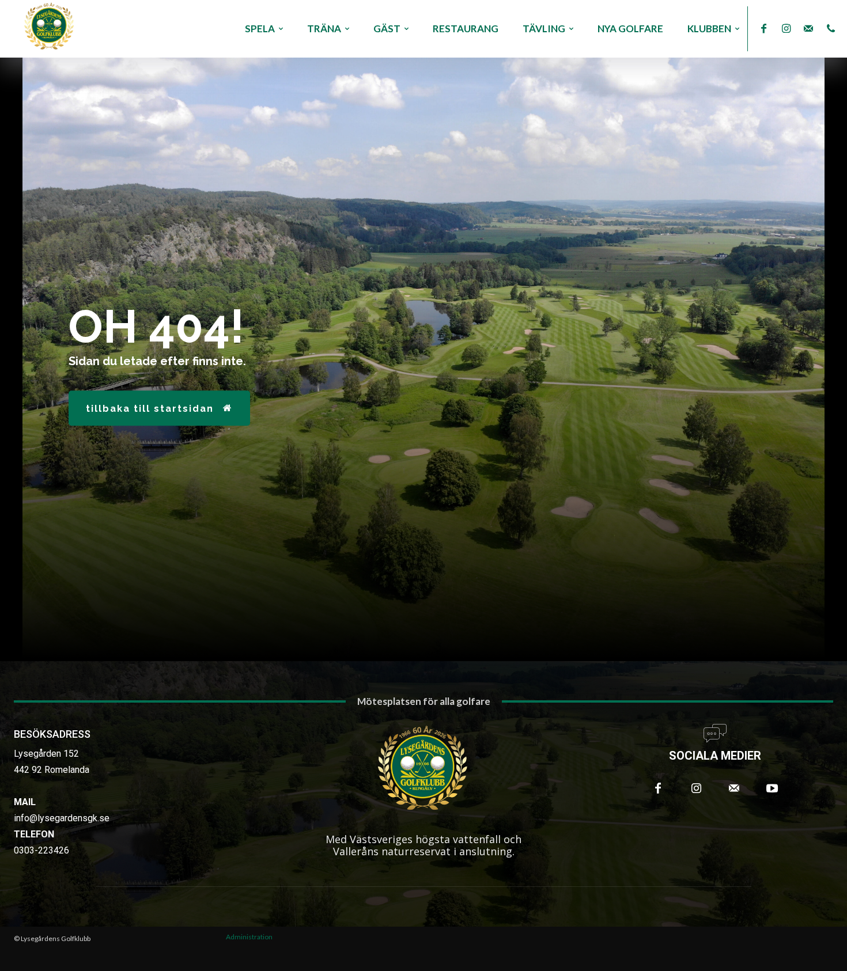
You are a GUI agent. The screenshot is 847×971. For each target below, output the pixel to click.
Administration (249, 936)
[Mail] (808, 29)
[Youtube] (772, 788)
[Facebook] (763, 29)
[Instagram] (786, 29)
